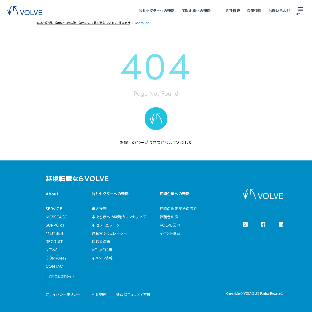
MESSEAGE (56, 217)
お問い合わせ (279, 11)
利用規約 (98, 294)
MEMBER (54, 233)
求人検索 (99, 209)
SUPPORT (55, 225)
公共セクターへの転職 (157, 11)
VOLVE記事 (102, 250)
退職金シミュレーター (109, 233)
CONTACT (55, 266)
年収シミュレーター (107, 225)
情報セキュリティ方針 (133, 294)
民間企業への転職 (196, 11)
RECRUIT (54, 242)
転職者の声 (101, 242)
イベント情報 (102, 258)
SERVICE (54, 209)
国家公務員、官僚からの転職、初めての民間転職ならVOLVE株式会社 (83, 23)
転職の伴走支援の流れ (178, 209)
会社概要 (232, 11)
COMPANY (56, 258)
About (52, 194)
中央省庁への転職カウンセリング (119, 217)
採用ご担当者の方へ (61, 276)
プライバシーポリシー (63, 294)
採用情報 (254, 11)
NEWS (52, 250)
